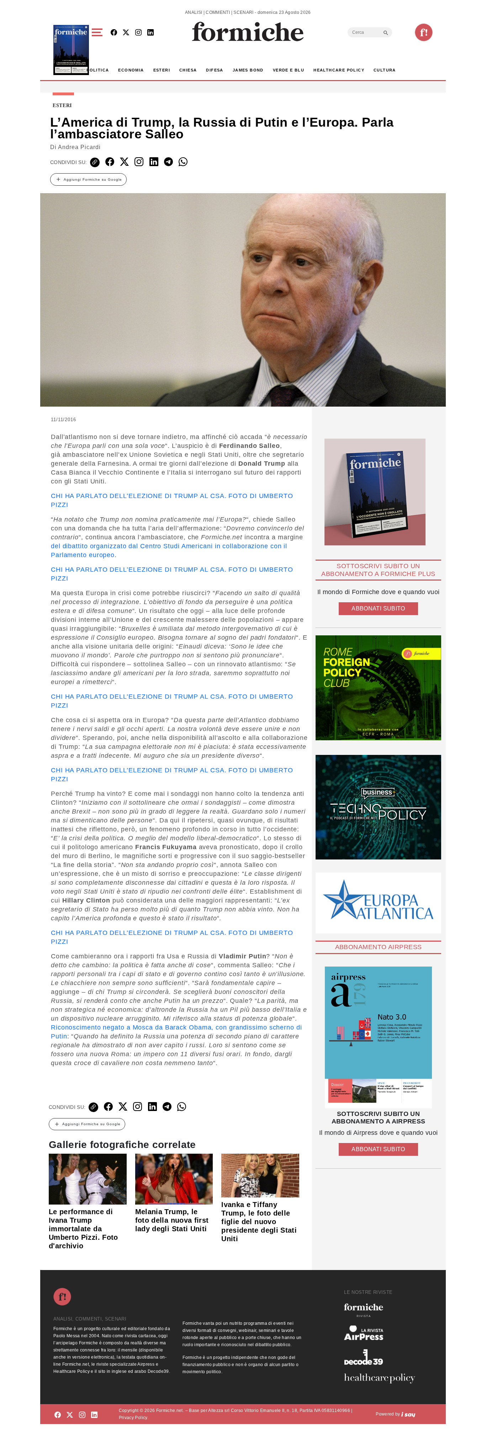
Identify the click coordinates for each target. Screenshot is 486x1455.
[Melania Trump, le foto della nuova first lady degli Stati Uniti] (174, 1178)
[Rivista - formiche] (382, 1310)
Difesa (214, 70)
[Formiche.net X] (126, 33)
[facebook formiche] (58, 1415)
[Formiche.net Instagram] (138, 33)
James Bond (248, 70)
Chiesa (188, 70)
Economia (131, 70)
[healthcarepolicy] (382, 1378)
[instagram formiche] (82, 1415)
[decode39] (382, 1357)
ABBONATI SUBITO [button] (378, 608)
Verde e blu (288, 70)
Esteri (161, 70)
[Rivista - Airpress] (382, 1333)
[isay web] (408, 1414)
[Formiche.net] (424, 32)
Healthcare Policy (338, 70)
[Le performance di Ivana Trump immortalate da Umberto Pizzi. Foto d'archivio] (88, 1178)
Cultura (385, 70)
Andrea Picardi (79, 147)
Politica (97, 70)
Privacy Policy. (133, 1417)
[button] (98, 50)
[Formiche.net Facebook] (114, 33)
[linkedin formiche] (94, 1415)
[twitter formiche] (70, 1415)
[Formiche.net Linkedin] (150, 33)
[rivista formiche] (378, 1038)
